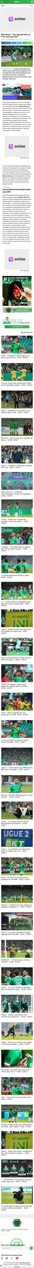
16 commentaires (25, 39)
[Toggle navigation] (2, 2)
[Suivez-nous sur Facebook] (2, 1258)
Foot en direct (4, 1235)
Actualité (3, 1229)
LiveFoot (26, 1233)
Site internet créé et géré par (18, 1262)
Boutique (8, 1230)
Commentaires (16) (17, 327)
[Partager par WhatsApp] (28, 43)
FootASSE (21, 1233)
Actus (2, 6)
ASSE (30, 1233)
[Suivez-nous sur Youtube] (17, 1258)
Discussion (20, 1229)
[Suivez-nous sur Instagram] (12, 1258)
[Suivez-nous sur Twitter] (7, 1258)
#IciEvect (3, 1230)
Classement (8, 1229)
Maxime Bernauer (25, 322)
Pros (2, 39)
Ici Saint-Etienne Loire (13, 1233)
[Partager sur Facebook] (6, 43)
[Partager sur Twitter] (17, 43)
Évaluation (26, 1229)
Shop (31, 6)
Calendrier (14, 1229)
